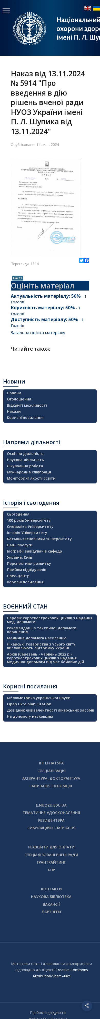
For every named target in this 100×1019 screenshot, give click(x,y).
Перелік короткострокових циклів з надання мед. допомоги (50, 620)
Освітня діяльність (25, 453)
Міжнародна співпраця (29, 472)
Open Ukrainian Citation (29, 704)
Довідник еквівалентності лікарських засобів (50, 710)
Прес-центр (18, 576)
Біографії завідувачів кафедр (34, 551)
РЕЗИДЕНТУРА (51, 820)
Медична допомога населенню (36, 638)
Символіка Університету (30, 526)
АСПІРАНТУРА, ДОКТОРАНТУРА (51, 778)
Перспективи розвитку (29, 563)
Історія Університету (27, 532)
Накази (14, 411)
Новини (14, 393)
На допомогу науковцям (30, 716)
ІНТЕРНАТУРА (51, 763)
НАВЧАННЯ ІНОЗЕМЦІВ (51, 785)
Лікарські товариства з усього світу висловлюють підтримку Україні (41, 646)
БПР (51, 869)
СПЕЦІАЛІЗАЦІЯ (51, 770)
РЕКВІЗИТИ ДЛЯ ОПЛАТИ (51, 847)
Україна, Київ (19, 557)
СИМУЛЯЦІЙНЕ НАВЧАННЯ (51, 827)
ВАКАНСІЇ (51, 904)
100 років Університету (29, 520)
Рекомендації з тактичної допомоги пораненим (41, 630)
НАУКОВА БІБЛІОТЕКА (51, 896)
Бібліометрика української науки (39, 698)
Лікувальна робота (25, 466)
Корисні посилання (25, 417)
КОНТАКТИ (51, 888)
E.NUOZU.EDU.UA (51, 805)
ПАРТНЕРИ (51, 911)
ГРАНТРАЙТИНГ (51, 862)
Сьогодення (18, 514)
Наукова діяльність (25, 459)
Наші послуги (20, 545)
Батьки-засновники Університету (39, 539)
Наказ (17, 278)
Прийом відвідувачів (26, 569)
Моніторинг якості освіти (31, 478)
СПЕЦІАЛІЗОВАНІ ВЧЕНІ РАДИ (51, 854)
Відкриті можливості (27, 405)
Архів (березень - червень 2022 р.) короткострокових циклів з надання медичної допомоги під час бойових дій (45, 658)
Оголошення (19, 399)
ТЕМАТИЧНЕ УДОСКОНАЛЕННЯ (51, 812)
